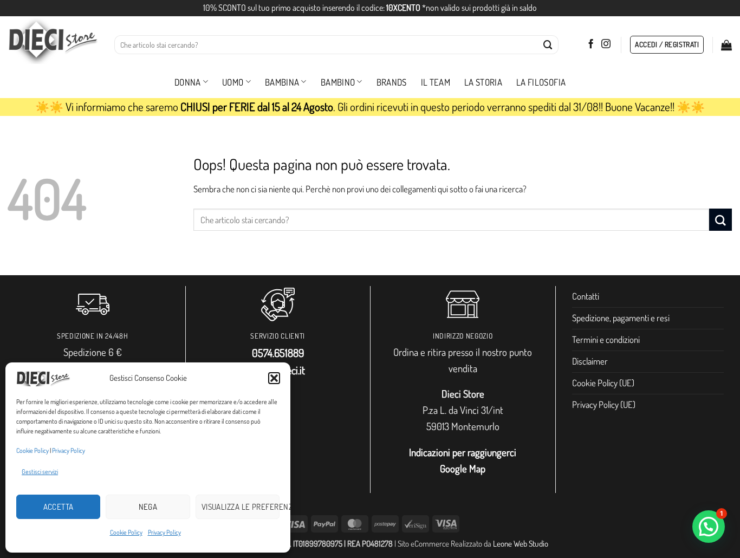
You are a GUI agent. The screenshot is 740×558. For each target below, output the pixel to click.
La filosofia (541, 82)
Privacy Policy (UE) (603, 404)
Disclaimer (590, 361)
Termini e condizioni (606, 339)
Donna (187, 82)
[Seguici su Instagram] (606, 44)
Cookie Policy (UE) (603, 382)
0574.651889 (278, 353)
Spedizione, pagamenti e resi (621, 317)
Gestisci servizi (40, 472)
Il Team (435, 82)
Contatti (585, 296)
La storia (483, 82)
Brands (392, 82)
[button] (274, 378)
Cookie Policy (32, 450)
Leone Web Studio (520, 543)
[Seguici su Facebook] (590, 44)
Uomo (232, 82)
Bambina (282, 82)
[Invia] (548, 44)
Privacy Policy (68, 450)
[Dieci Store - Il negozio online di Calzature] (53, 41)
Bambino (338, 82)
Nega (148, 507)
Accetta (58, 507)
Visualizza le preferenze (241, 507)
